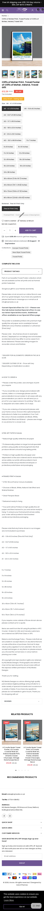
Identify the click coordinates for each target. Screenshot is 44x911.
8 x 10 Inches (23, 147)
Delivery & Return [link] (27, 221)
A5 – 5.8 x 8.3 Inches (32, 108)
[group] (22, 46)
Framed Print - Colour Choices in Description (21, 215)
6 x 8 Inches (8, 147)
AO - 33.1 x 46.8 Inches (12, 140)
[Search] (7, 10)
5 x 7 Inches (31, 140)
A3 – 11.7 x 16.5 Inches (12, 121)
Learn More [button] (9, 900)
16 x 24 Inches (9, 166)
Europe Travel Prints (20, 248)
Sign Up (22, 863)
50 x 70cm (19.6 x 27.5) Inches (15, 191)
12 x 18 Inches (9, 159)
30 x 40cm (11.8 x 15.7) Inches (15, 178)
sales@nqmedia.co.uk (16, 794)
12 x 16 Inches (24, 153)
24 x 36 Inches (9, 172)
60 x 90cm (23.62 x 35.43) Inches (17, 197)
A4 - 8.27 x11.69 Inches (12, 115)
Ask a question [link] (10, 224)
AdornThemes (22, 885)
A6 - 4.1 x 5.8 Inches (11, 108)
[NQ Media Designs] (22, 10)
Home (4, 16)
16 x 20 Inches (24, 159)
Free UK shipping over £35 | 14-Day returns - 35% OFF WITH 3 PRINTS (22, 3)
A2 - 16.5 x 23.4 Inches (12, 127)
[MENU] (3, 10)
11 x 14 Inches (9, 153)
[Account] (32, 10)
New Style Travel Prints (21, 252)
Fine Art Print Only (11, 208)
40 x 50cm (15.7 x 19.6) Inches (15, 185)
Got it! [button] (22, 907)
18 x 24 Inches (25, 166)
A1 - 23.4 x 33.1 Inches (12, 134)
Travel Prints (17, 256)
